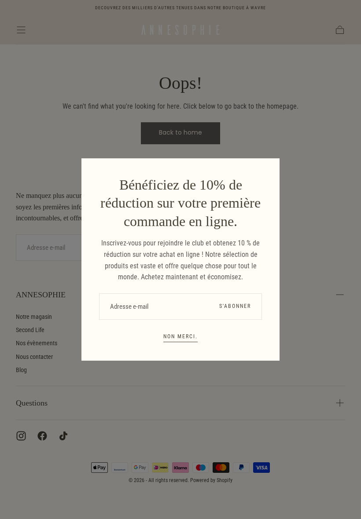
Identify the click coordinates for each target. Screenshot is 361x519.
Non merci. (180, 336)
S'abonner (235, 306)
